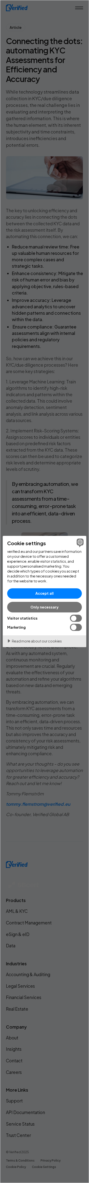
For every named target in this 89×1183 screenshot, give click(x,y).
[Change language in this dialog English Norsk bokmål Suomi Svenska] (79, 543)
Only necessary (44, 607)
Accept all (44, 593)
